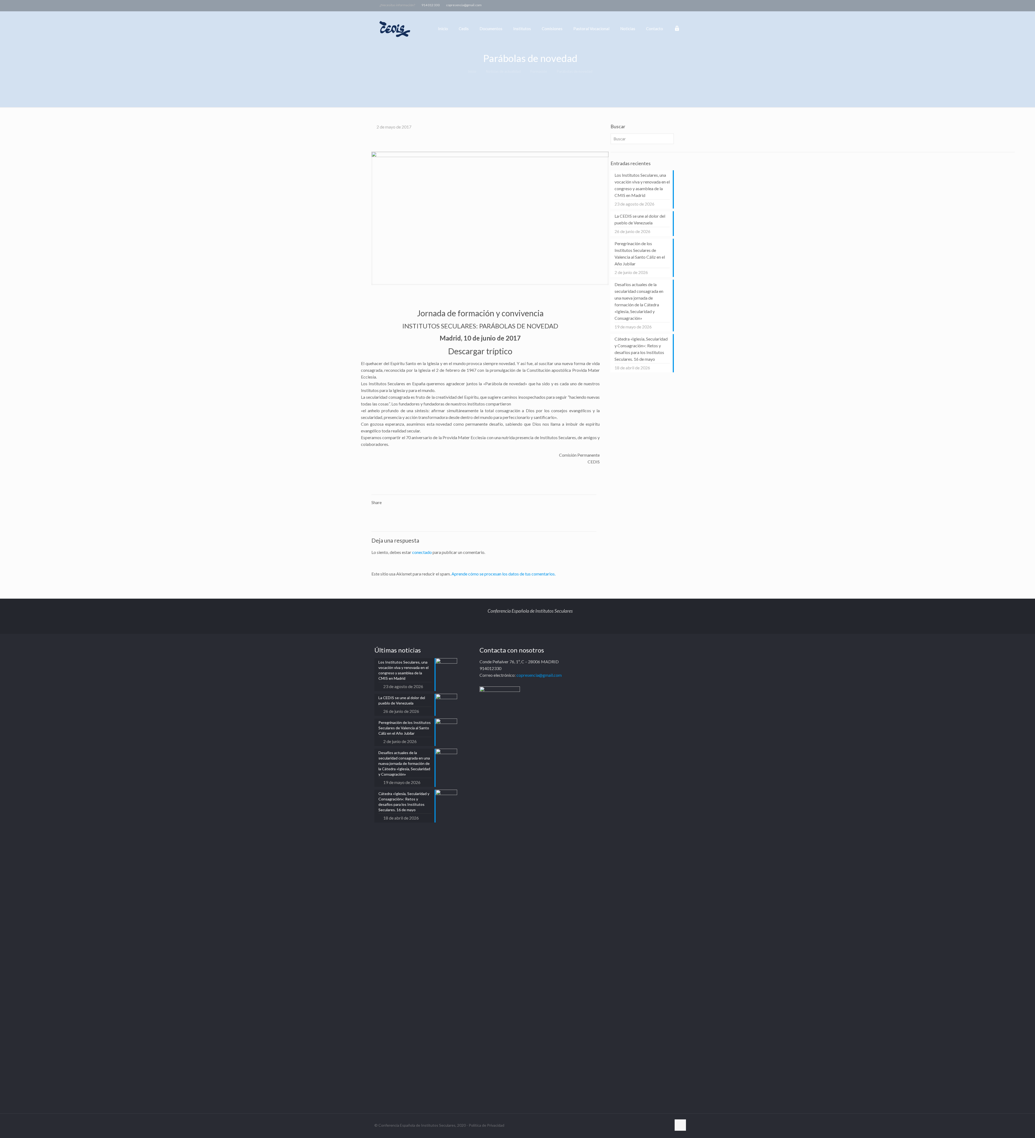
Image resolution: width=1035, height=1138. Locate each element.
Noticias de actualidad (503, 71)
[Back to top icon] (680, 1125)
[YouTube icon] (664, 4)
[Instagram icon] (670, 4)
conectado (422, 552)
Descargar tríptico (480, 351)
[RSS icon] (677, 4)
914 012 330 (431, 5)
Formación (538, 71)
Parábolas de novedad (574, 71)
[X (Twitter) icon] (657, 4)
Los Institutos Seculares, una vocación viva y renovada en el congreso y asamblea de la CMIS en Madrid (642, 185)
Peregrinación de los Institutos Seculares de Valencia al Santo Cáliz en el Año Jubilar (640, 253)
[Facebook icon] (650, 4)
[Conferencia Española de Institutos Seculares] (395, 28)
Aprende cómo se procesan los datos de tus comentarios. (503, 573)
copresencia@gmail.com (464, 5)
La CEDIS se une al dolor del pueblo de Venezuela (640, 219)
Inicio (472, 71)
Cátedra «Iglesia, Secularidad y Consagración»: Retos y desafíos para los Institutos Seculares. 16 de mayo (641, 349)
